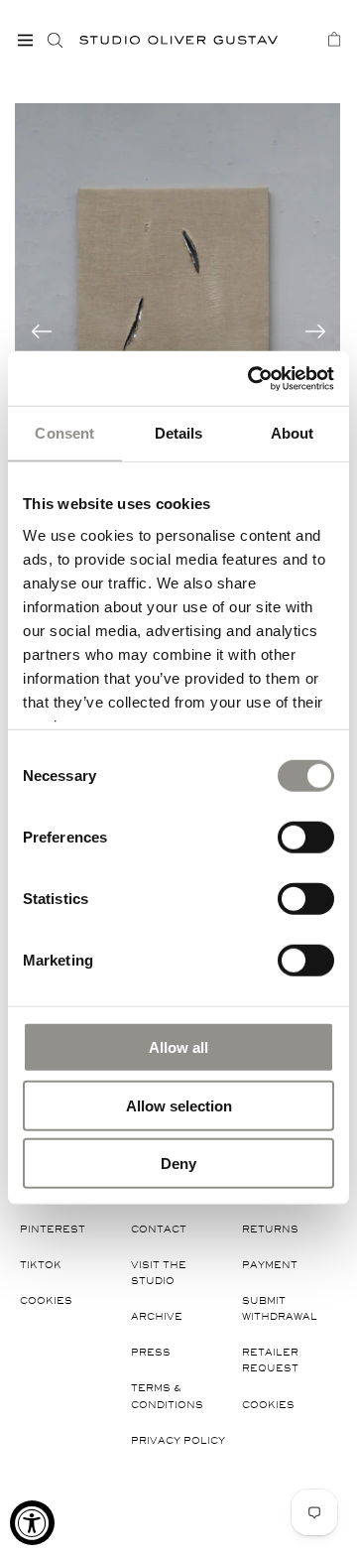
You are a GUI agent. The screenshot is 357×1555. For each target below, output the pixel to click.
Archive (156, 1316)
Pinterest (52, 1229)
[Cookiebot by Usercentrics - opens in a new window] (252, 378)
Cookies (46, 1300)
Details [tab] (179, 433)
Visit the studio (158, 1272)
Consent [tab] (64, 433)
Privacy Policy (178, 1440)
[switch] (306, 836)
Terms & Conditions (167, 1395)
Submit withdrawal (279, 1308)
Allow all (178, 1047)
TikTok (40, 1264)
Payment (270, 1264)
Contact (158, 1229)
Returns (270, 1229)
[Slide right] (315, 331)
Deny (178, 1163)
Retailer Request (270, 1360)
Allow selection (179, 1105)
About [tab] (292, 433)
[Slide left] (41, 331)
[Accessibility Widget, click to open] (32, 1522)
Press (151, 1352)
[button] (25, 40)
